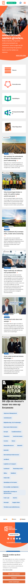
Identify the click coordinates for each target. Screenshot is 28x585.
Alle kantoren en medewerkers (14, 542)
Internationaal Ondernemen (11, 454)
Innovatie (6, 450)
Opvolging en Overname (10, 482)
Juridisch (6, 459)
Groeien (6, 441)
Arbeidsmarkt (7, 418)
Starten (15, 498)
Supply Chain (16, 502)
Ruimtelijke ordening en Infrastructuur (10, 492)
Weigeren (14, 577)
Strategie (6, 502)
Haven (13, 441)
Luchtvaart (6, 468)
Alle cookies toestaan (14, 574)
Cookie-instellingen (14, 581)
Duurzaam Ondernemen (10, 427)
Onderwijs (6, 478)
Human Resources (9, 445)
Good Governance (17, 436)
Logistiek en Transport (10, 464)
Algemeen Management (10, 413)
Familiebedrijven (16, 431)
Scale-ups (6, 498)
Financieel (6, 436)
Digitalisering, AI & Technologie (12, 422)
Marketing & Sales (18, 468)
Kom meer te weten (7, 569)
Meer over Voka (21, 55)
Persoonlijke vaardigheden (11, 487)
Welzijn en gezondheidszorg (11, 507)
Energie (6, 431)
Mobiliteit (13, 473)
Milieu (5, 473)
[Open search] (20, 2)
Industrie (19, 445)
